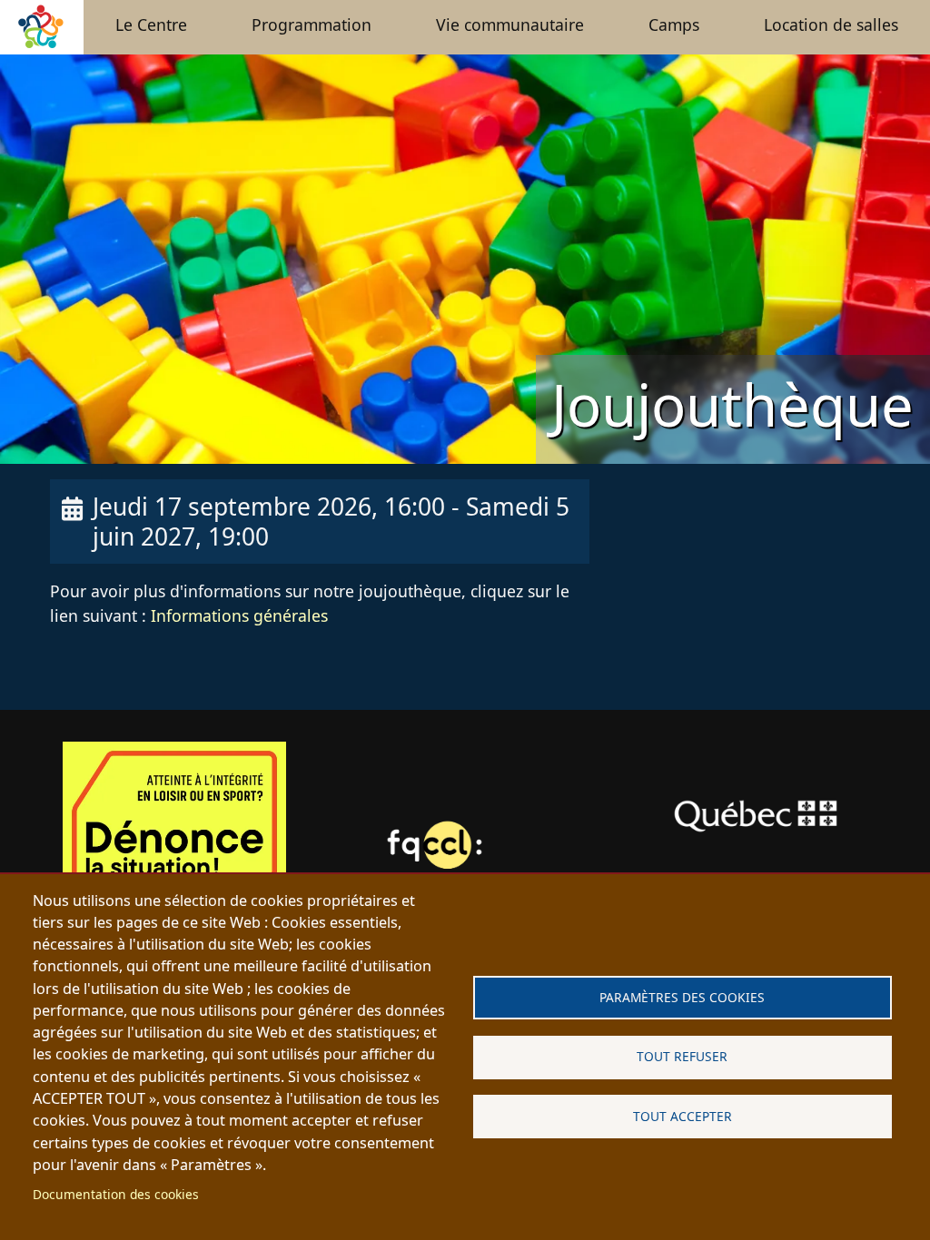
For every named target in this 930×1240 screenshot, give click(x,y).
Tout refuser (682, 1056)
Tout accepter (682, 1116)
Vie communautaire (510, 24)
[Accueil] (41, 37)
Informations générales (237, 615)
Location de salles (831, 24)
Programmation (311, 24)
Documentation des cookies (116, 1194)
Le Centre (151, 24)
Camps (673, 24)
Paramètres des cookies (682, 997)
